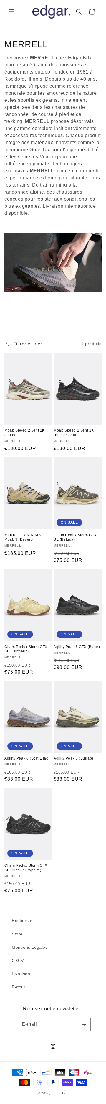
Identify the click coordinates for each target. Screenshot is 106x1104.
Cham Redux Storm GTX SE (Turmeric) (25, 649)
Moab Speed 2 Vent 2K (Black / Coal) (74, 432)
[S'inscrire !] (83, 1024)
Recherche (23, 920)
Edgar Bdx (60, 1093)
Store (17, 934)
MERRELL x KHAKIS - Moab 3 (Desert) (23, 537)
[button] (11, 11)
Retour (19, 987)
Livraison (21, 973)
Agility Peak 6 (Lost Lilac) (26, 758)
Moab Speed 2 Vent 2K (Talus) (24, 432)
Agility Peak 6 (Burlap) (73, 758)
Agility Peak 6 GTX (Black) (77, 647)
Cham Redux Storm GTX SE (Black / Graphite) (25, 867)
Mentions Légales (30, 947)
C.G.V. (18, 960)
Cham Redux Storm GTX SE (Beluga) (75, 537)
